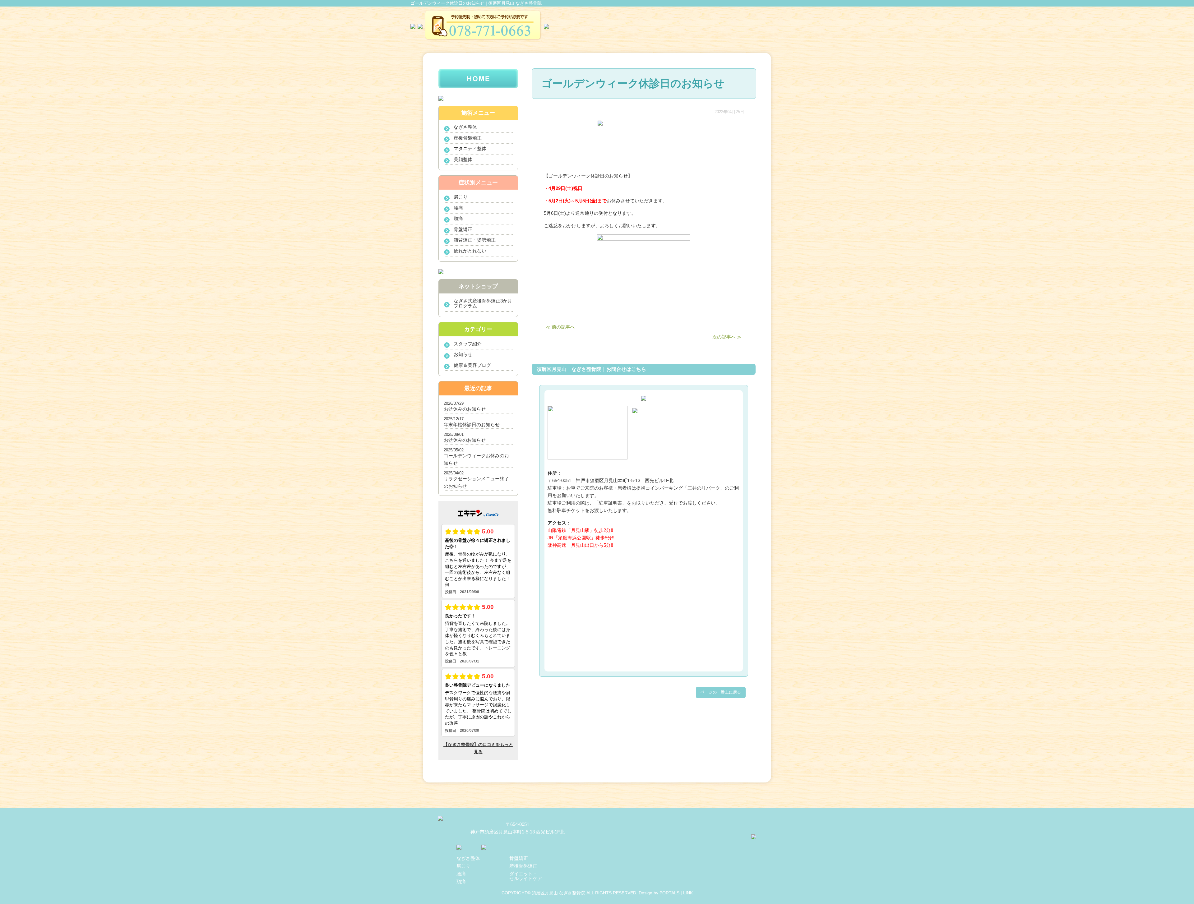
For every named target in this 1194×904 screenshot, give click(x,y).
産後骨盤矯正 (468, 138)
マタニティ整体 (470, 148)
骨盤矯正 (463, 229)
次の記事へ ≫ (727, 336)
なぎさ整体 (465, 127)
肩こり (461, 197)
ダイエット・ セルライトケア (525, 876)
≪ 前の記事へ (560, 327)
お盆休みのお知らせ (465, 409)
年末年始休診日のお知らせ (472, 424)
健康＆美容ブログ (472, 365)
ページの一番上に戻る (721, 692)
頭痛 (458, 218)
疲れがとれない (470, 250)
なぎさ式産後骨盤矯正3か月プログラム (483, 303)
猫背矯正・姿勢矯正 (475, 239)
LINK (688, 892)
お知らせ (463, 354)
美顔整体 (463, 159)
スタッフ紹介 (468, 343)
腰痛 (458, 207)
